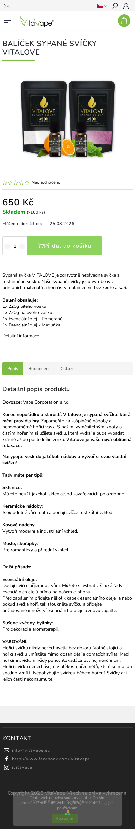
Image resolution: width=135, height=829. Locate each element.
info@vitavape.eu (31, 750)
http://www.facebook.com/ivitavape (51, 758)
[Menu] (7, 19)
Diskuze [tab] (67, 368)
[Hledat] (115, 6)
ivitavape (22, 767)
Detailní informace (20, 336)
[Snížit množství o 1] (7, 246)
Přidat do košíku (67, 246)
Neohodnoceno (46, 182)
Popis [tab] (12, 368)
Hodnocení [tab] (39, 368)
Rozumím (65, 818)
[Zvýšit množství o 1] (22, 246)
